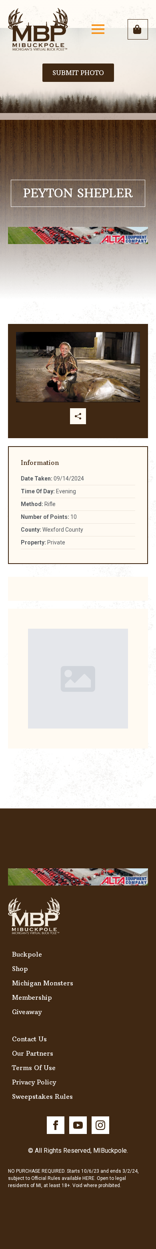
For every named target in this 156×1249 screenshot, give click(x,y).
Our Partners (32, 1053)
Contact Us (29, 1039)
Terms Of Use (34, 1068)
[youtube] (78, 1125)
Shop (20, 969)
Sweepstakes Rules (42, 1096)
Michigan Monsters (42, 983)
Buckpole (27, 954)
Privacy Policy (34, 1082)
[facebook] (55, 1125)
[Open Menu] (98, 29)
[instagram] (100, 1125)
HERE (88, 1178)
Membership (32, 997)
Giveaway (27, 1012)
